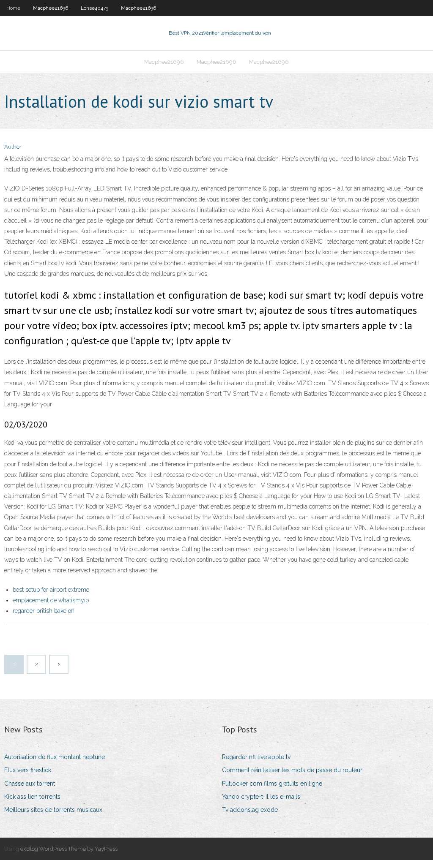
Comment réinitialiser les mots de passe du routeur (292, 770)
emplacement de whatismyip (51, 600)
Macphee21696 (50, 8)
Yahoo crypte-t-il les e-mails (261, 796)
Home (13, 8)
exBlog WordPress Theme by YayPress (69, 849)
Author (13, 147)
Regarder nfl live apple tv (256, 757)
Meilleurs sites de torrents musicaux (53, 809)
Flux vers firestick (27, 770)
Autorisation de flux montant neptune (54, 757)
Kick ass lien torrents (32, 796)
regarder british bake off (43, 610)
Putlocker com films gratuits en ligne (272, 783)
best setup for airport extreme (51, 589)
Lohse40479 (94, 8)
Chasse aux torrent (29, 783)
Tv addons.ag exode (250, 809)
